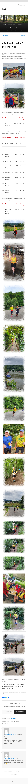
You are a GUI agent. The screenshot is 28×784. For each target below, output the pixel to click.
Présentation (5, 27)
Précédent (5, 35)
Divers (16, 717)
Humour (17, 30)
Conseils (12, 27)
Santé (3, 30)
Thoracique (20, 24)
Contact (22, 30)
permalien (13, 718)
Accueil (4, 24)
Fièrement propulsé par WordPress (14, 781)
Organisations (10, 30)
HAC (4, 9)
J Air (21, 717)
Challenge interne (11, 24)
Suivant (23, 35)
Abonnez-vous (20, 712)
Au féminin (18, 27)
